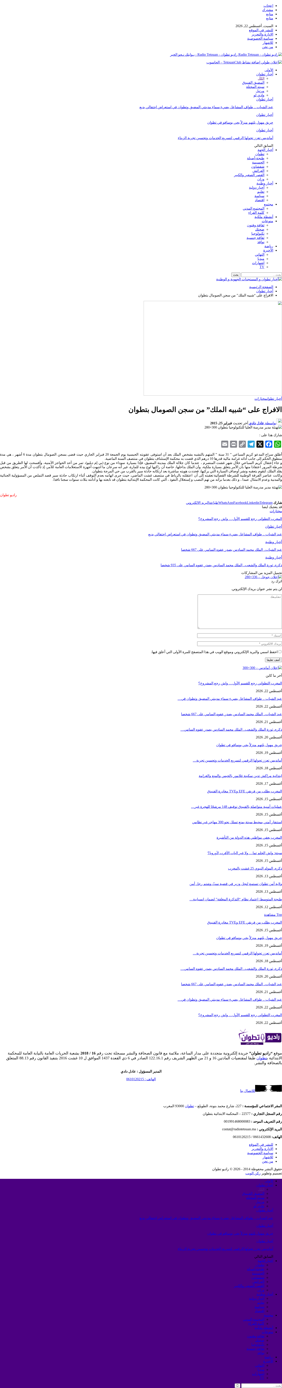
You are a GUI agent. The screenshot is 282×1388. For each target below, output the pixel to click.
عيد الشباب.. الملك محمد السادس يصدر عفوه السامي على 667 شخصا (231, 714)
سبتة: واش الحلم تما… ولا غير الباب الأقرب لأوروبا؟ (245, 853)
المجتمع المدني (253, 208)
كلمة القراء (256, 212)
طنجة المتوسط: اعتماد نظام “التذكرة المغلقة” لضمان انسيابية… (235, 899)
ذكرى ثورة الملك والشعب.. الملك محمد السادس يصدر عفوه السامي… (231, 729)
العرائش (258, 171)
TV (262, 267)
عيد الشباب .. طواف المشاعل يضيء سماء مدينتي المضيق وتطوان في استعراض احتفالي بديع (206, 107)
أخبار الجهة (265, 150)
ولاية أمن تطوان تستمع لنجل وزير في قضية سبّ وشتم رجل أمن (235, 884)
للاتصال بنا (247, 1091)
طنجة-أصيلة (255, 158)
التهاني (259, 254)
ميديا (261, 259)
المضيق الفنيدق (253, 82)
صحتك (259, 229)
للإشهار (268, 43)
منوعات (267, 221)
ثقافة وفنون (255, 225)
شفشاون (257, 166)
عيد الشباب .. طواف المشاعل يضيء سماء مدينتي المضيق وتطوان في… (230, 699)
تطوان (259, 154)
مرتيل (260, 91)
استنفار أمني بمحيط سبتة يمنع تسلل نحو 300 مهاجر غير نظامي (237, 822)
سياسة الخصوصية (260, 38)
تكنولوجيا (257, 233)
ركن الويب (253, 1173)
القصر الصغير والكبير (249, 175)
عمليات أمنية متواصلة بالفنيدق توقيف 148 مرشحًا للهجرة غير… (236, 807)
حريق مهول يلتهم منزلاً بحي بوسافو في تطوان (240, 122)
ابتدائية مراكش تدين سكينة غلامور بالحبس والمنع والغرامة (240, 776)
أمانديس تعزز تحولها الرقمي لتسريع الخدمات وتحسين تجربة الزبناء (225, 138)
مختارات (260, 399)
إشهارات (258, 263)
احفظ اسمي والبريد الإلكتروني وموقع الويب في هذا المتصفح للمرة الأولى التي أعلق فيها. (214, 652)
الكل (261, 78)
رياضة (268, 246)
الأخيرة (268, 250)
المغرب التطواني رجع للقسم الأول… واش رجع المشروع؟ (240, 683)
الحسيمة (258, 162)
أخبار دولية (256, 187)
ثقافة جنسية (255, 238)
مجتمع (268, 204)
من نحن (267, 47)
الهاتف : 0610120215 (141, 1079)
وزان (260, 179)
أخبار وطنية (264, 183)
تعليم (260, 192)
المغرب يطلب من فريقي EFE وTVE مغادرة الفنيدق (244, 791)
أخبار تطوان (264, 74)
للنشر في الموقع (261, 30)
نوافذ (260, 242)
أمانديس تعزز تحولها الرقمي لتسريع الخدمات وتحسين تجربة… (237, 760)
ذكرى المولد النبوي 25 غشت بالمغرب (255, 868)
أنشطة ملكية (263, 217)
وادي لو (259, 95)
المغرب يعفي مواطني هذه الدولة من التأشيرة (249, 837)
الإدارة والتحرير (262, 34)
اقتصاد (259, 200)
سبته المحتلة (255, 87)
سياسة (259, 196)
